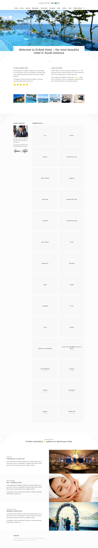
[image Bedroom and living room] (68, 99)
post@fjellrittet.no (21, 540)
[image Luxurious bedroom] (80, 99)
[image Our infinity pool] (31, 99)
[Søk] (84, 8)
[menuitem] (16, 8)
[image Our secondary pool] (44, 99)
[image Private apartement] (19, 99)
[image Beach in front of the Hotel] (56, 99)
